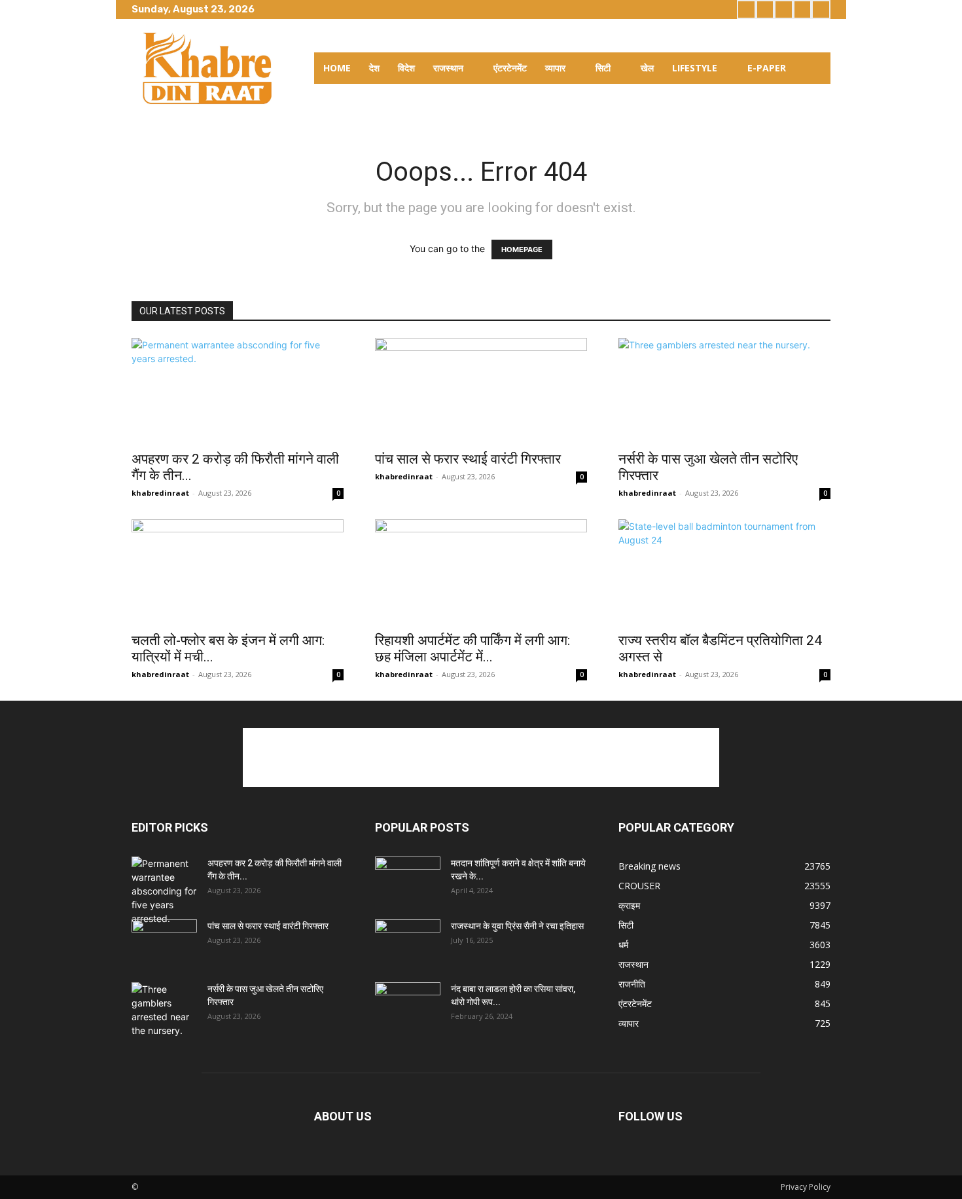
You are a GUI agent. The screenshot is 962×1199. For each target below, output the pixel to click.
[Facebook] (746, 9)
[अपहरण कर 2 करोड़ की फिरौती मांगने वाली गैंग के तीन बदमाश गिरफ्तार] (238, 390)
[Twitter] (783, 9)
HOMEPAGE (522, 249)
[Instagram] (765, 9)
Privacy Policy (805, 1186)
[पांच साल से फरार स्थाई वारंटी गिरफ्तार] (481, 390)
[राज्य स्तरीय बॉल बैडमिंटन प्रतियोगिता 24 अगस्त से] (724, 571)
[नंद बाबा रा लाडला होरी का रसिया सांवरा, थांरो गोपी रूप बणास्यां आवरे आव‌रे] (407, 1005)
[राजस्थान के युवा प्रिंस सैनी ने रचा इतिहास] (407, 942)
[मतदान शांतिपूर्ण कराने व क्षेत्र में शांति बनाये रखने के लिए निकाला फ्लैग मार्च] (407, 879)
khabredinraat (160, 493)
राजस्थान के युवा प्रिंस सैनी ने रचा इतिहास (517, 926)
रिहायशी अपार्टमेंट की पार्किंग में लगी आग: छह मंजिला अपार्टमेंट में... (472, 649)
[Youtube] (820, 9)
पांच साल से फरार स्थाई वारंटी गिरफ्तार (468, 459)
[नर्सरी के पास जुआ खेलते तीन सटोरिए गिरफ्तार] (724, 390)
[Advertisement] (481, 757)
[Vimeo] (802, 9)
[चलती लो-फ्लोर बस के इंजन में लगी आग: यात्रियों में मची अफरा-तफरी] (238, 571)
